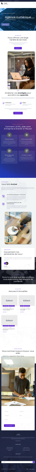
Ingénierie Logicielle (10, 447)
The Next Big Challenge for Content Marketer (8, 309)
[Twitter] (30, 1)
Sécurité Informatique (9, 448)
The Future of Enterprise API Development (9, 329)
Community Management (26, 450)
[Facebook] (29, 1)
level (11, 307)
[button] (18, 48)
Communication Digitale (26, 448)
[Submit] (34, 462)
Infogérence (9, 450)
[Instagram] (34, 1)
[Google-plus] (32, 1)
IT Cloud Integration (26, 447)
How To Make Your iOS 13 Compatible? (25, 309)
